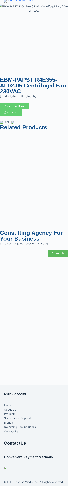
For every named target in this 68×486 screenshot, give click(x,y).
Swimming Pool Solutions (20, 427)
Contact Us (11, 431)
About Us (10, 409)
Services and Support (17, 418)
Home (8, 405)
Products (9, 414)
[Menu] (62, 8)
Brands (8, 422)
